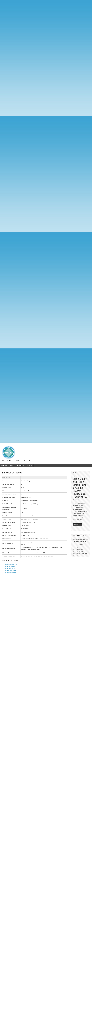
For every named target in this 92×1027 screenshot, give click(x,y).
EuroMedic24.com (10, 572)
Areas (28, 465)
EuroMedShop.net (10, 570)
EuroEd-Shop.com (10, 566)
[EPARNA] (8, 451)
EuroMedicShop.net (11, 564)
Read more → (77, 524)
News (11, 465)
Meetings (19, 465)
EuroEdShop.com (10, 568)
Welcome (4, 465)
